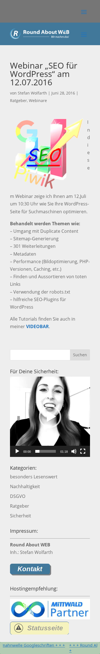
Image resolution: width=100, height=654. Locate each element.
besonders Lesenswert (34, 477)
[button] (83, 11)
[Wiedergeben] (17, 451)
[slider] (45, 451)
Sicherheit (20, 516)
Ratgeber (18, 100)
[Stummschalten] (74, 451)
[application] (50, 417)
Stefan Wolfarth (32, 93)
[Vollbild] (83, 451)
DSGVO (17, 496)
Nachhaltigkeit (25, 486)
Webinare (38, 100)
